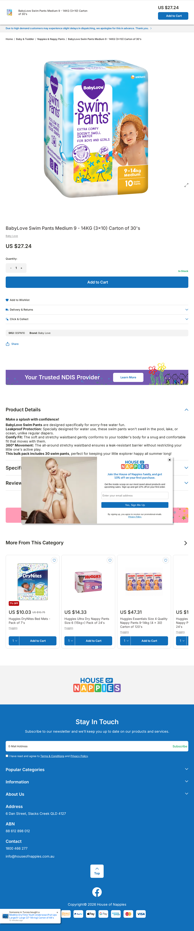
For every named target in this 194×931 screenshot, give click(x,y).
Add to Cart (174, 16)
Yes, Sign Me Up (135, 504)
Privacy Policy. (135, 517)
